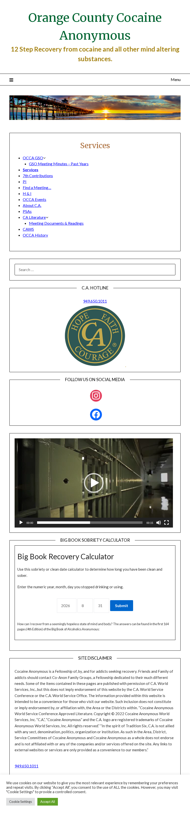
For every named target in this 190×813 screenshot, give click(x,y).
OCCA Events (34, 199)
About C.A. (32, 205)
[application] (94, 483)
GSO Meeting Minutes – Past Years (59, 163)
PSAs (27, 211)
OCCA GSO (33, 157)
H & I (27, 193)
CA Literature (34, 217)
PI (24, 181)
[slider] (89, 522)
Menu (175, 79)
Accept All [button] (47, 802)
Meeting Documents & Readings (56, 223)
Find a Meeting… (37, 187)
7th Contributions (38, 175)
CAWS (28, 229)
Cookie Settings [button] (20, 802)
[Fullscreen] (166, 522)
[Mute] (158, 522)
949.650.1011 (95, 301)
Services (30, 169)
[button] (94, 483)
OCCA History (35, 235)
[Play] (21, 522)
